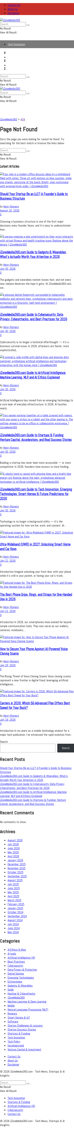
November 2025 (16, 868)
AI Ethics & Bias (17, 950)
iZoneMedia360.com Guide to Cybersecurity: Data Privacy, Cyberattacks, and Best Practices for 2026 (33, 316)
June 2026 (14, 848)
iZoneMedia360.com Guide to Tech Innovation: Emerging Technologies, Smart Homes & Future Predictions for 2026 (36, 494)
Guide (11, 990)
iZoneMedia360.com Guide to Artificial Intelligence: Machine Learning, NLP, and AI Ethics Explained (33, 375)
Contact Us (14, 5)
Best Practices (16, 962)
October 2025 (15, 872)
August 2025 (15, 880)
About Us (13, 9)
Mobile (11, 1006)
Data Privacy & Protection (22, 970)
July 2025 (13, 884)
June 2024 (14, 928)
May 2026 (13, 852)
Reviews (12, 1013)
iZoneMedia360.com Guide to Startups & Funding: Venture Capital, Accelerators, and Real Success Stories (36, 437)
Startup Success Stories (22, 1029)
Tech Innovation (16, 44)
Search (4, 742)
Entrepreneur (15, 982)
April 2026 (13, 856)
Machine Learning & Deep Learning (27, 1002)
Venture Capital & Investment (24, 1049)
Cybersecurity (15, 65)
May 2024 (13, 932)
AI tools (12, 954)
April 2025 (13, 896)
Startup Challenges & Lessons (25, 1025)
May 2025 (13, 892)
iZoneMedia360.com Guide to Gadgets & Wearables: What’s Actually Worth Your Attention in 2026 (33, 254)
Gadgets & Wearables (20, 986)
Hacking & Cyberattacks (21, 994)
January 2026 (15, 860)
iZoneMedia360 (16, 998)
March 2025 (14, 900)
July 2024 (13, 924)
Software (13, 1021)
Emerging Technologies (21, 978)
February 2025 (16, 904)
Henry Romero (11, 206)
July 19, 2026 (8, 720)
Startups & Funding (19, 57)
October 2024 (15, 912)
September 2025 (17, 876)
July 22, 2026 (8, 561)
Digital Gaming (16, 974)
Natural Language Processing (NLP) (28, 1010)
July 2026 (13, 844)
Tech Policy (14, 1041)
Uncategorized (16, 1045)
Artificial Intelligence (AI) (21, 61)
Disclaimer (13, 13)
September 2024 (17, 916)
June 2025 (14, 888)
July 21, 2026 (8, 611)
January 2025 (15, 908)
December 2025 (17, 864)
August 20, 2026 (9, 210)
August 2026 (15, 840)
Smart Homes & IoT (19, 1017)
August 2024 (15, 920)
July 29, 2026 (8, 665)
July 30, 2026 (8, 269)
